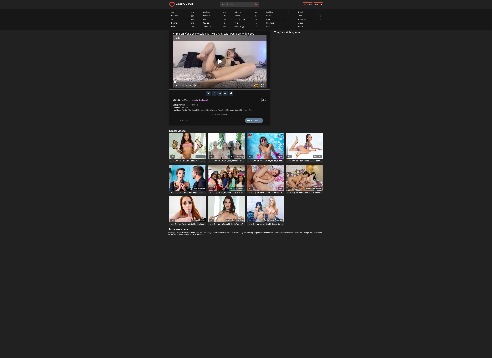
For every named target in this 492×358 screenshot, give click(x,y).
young (214, 110)
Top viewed (308, 4)
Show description (219, 114)
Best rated (318, 4)
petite (185, 110)
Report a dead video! (200, 100)
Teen (187, 105)
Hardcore (194, 105)
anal (195, 110)
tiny (190, 110)
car (251, 110)
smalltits (222, 110)
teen (209, 110)
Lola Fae (184, 108)
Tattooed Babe (233, 110)
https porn (244, 110)
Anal (183, 105)
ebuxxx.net (184, 4)
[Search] (256, 4)
